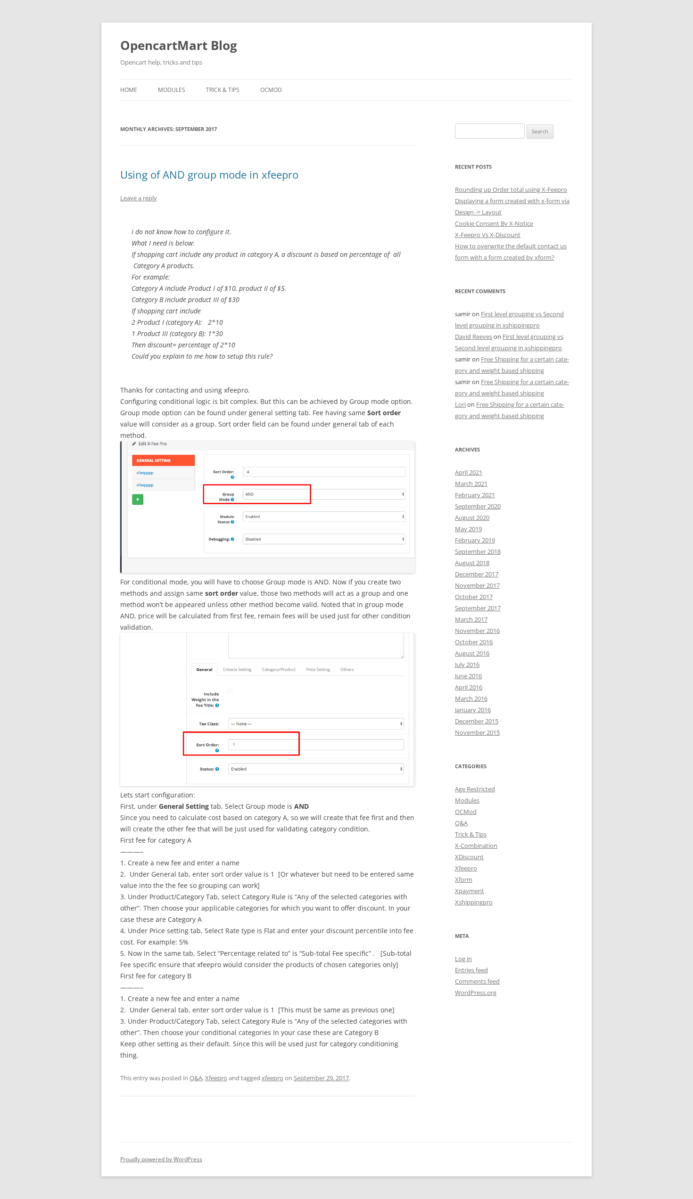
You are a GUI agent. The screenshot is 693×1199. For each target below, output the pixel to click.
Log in (463, 958)
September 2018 (478, 551)
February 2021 (475, 495)
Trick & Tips (222, 90)
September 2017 (478, 608)
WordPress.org (475, 992)
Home (128, 90)
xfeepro (272, 1078)
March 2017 (471, 619)
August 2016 (472, 653)
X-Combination (476, 845)
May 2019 (468, 529)
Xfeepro (216, 1078)
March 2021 (471, 483)
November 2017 (477, 585)
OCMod (271, 90)
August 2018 (472, 562)
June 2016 (468, 676)
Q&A (196, 1078)
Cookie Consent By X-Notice (494, 223)
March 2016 (471, 698)
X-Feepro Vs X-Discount (487, 234)
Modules (171, 90)
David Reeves (473, 336)
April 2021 (468, 472)
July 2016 (467, 664)
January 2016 (473, 710)
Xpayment (469, 891)
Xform (463, 879)
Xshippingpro (474, 902)
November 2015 (477, 732)
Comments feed (477, 981)
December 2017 (476, 574)
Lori (460, 404)
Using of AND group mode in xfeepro (209, 174)
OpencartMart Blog (178, 45)
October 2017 (474, 596)
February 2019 (475, 540)
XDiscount (469, 857)
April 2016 (468, 687)
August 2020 (472, 517)
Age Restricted (475, 789)
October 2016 (474, 642)
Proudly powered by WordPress (161, 1159)
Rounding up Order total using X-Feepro (511, 189)
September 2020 (478, 506)
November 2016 (477, 630)
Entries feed (471, 970)
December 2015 (476, 721)
